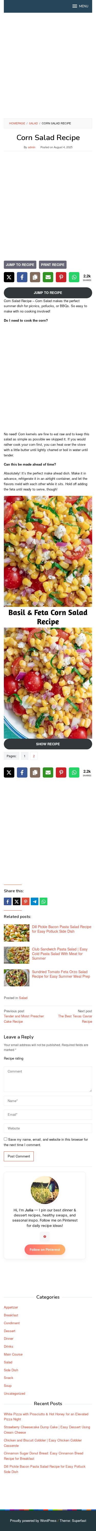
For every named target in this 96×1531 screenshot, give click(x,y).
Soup (8, 1385)
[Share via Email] (48, 277)
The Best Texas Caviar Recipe (75, 1016)
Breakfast (11, 1315)
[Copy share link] (35, 277)
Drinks (8, 1346)
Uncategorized (14, 1393)
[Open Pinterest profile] (45, 1236)
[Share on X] (9, 277)
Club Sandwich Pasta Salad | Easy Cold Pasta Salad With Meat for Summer (60, 953)
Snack (8, 1377)
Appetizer (11, 1307)
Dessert (9, 1330)
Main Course (13, 1354)
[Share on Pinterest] (61, 277)
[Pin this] (25, 901)
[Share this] (8, 901)
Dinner (8, 1338)
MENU (83, 6)
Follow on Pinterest (45, 1249)
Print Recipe (53, 264)
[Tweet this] (16, 901)
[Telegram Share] (34, 901)
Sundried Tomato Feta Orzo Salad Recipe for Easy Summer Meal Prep (61, 974)
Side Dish (11, 1370)
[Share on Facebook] (22, 277)
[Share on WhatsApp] (74, 277)
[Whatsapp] (43, 901)
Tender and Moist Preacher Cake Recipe (24, 1016)
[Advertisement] (48, 65)
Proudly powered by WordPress (33, 1520)
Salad (23, 997)
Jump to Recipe (20, 264)
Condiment (12, 1322)
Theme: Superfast (73, 1520)
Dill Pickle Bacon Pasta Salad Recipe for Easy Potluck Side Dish (61, 929)
